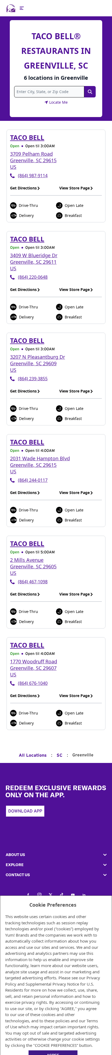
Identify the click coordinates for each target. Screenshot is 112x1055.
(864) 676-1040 (33, 683)
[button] (56, 855)
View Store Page (74, 188)
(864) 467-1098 (33, 582)
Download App (25, 811)
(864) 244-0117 (33, 480)
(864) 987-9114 (33, 176)
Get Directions (23, 188)
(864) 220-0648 (33, 277)
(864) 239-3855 (33, 379)
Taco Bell (27, 137)
